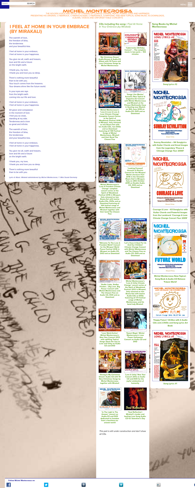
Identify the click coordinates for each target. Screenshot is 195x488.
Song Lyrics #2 (170, 84)
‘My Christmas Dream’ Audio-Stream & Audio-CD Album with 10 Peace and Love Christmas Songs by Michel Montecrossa (110, 61)
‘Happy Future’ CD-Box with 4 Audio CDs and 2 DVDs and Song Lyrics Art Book (170, 323)
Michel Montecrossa (97, 10)
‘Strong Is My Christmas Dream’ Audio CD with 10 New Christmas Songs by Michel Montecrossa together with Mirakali (110, 379)
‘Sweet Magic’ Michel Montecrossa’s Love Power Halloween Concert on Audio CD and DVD (135, 337)
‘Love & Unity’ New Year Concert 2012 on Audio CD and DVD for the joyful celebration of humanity (135, 379)
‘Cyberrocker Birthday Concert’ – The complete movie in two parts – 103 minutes (135, 51)
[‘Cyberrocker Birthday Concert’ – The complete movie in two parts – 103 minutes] (135, 45)
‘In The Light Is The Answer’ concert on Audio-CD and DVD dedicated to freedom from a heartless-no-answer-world (110, 417)
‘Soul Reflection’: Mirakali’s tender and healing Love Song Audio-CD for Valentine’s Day (135, 415)
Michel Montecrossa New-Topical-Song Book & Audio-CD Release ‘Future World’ (170, 279)
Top (190, 478)
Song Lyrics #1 (170, 383)
